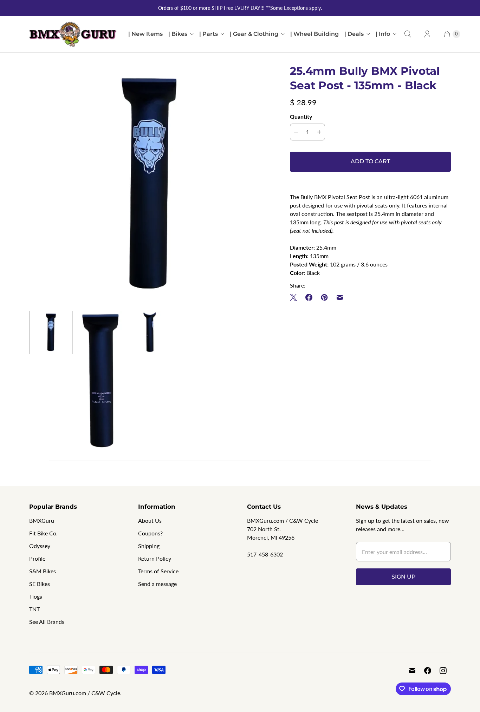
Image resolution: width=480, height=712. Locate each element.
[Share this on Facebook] (309, 297)
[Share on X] (295, 297)
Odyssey (39, 545)
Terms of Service (158, 571)
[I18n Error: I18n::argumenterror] (51, 332)
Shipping (149, 545)
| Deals (354, 34)
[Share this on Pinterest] (324, 297)
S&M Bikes (42, 571)
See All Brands (46, 621)
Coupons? (150, 533)
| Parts (208, 34)
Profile (37, 558)
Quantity (301, 116)
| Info (383, 34)
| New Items (145, 34)
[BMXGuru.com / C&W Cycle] (73, 34)
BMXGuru (41, 520)
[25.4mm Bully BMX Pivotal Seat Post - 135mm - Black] (149, 184)
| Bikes (177, 34)
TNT (34, 609)
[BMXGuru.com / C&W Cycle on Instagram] (443, 670)
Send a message (157, 583)
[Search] (407, 34)
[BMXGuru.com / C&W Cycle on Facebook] (427, 670)
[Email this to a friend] (340, 297)
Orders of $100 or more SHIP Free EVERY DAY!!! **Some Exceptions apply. (240, 8)
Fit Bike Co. (43, 533)
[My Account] (427, 34)
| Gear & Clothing (254, 34)
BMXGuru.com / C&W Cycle (84, 693)
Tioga (36, 596)
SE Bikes (39, 583)
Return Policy (154, 558)
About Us (150, 520)
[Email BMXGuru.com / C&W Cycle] (412, 670)
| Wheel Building (314, 34)
